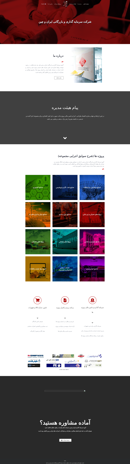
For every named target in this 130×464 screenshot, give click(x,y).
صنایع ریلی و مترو (58, 214)
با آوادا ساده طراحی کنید (85, 214)
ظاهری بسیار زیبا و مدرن (58, 187)
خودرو (85, 269)
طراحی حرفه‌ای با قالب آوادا (31, 214)
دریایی (58, 269)
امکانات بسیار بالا (31, 187)
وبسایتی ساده (85, 187)
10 (31, 242)
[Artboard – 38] (84, 48)
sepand (31, 269)
